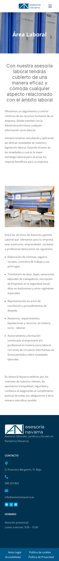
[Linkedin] (16, 504)
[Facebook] (6, 504)
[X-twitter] (11, 504)
